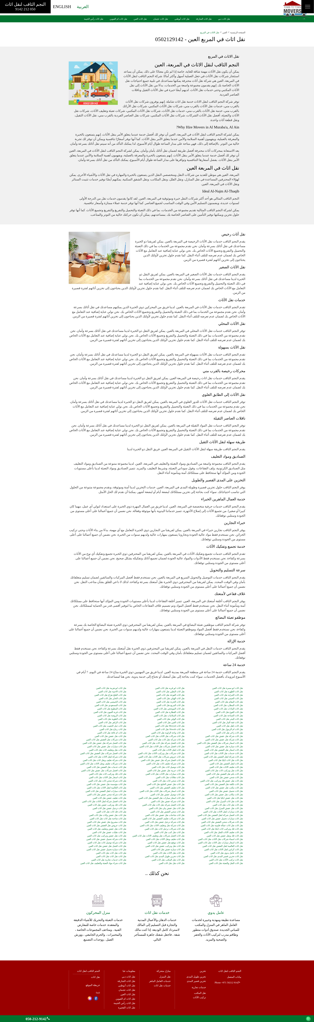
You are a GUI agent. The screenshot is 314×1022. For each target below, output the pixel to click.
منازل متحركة (164, 971)
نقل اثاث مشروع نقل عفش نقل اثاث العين (106, 822)
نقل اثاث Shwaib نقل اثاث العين (170, 729)
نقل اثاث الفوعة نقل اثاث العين (170, 695)
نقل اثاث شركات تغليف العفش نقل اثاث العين (163, 818)
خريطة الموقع (93, 985)
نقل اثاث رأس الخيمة (124, 1003)
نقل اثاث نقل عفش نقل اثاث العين (110, 736)
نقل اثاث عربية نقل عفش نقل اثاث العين (166, 770)
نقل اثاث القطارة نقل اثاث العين (170, 712)
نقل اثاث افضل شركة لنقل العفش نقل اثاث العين (220, 815)
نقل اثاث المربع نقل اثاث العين (171, 705)
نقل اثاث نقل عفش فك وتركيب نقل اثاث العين (221, 781)
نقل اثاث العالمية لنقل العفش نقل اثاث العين (222, 846)
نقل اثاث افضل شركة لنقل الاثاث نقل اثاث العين (104, 801)
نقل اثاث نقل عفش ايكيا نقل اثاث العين (225, 798)
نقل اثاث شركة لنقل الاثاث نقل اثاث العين (107, 757)
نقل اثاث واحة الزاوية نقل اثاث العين (168, 733)
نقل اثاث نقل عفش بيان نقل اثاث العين (167, 808)
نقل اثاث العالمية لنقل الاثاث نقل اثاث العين (106, 788)
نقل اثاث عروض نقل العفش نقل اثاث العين (106, 825)
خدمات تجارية (199, 987)
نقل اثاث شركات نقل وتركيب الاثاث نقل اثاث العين (161, 753)
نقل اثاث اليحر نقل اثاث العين (229, 719)
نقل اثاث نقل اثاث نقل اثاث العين (111, 853)
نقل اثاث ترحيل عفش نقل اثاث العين (109, 808)
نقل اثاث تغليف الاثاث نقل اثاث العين (226, 767)
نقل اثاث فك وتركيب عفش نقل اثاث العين (107, 805)
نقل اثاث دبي (128, 976)
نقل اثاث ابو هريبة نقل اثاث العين (111, 688)
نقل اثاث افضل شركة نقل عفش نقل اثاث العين (104, 743)
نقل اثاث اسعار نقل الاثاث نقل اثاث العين (107, 777)
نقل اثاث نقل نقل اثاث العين (172, 863)
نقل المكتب (200, 993)
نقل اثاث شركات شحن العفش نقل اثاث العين (222, 822)
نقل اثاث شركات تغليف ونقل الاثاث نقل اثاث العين (103, 764)
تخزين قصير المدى (196, 981)
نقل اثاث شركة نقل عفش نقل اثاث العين (224, 736)
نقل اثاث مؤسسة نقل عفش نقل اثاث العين (106, 784)
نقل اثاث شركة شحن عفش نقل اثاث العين (106, 794)
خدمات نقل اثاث (162, 985)
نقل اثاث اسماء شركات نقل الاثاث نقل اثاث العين (220, 839)
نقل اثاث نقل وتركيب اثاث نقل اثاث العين (224, 770)
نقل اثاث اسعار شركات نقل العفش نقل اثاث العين (220, 743)
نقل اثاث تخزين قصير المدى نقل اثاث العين (223, 856)
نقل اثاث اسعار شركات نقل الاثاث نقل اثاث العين (162, 791)
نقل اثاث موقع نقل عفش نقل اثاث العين (166, 842)
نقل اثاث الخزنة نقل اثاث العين (170, 702)
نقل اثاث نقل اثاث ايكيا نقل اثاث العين (225, 760)
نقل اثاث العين (127, 994)
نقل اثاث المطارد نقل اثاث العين (228, 705)
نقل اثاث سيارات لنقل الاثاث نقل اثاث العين (223, 812)
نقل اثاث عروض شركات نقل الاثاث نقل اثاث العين (161, 757)
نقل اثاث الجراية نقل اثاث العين (228, 695)
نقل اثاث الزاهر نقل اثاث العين (112, 722)
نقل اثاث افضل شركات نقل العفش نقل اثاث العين (103, 753)
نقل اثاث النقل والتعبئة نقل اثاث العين (226, 863)
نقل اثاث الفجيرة (126, 1007)
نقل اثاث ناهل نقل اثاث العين (229, 726)
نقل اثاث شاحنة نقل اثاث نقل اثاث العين (108, 818)
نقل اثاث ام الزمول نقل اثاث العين (227, 729)
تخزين (203, 971)
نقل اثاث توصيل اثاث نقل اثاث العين (168, 767)
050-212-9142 (36, 1019)
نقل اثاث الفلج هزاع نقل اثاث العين (110, 695)
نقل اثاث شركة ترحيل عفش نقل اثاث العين (165, 822)
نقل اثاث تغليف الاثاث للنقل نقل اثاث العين (223, 832)
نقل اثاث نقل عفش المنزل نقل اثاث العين (224, 808)
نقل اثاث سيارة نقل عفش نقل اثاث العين (224, 746)
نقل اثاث (95, 977)
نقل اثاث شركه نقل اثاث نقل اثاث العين (166, 739)
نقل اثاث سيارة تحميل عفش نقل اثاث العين (106, 849)
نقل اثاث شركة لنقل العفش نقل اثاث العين (223, 757)
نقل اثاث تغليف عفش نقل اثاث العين (109, 798)
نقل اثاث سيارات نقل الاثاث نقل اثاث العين (165, 774)
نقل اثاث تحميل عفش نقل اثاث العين (226, 791)
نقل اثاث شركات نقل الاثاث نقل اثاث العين (165, 736)
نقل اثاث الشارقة (126, 981)
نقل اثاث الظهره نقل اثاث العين (228, 691)
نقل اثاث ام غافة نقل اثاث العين (111, 733)
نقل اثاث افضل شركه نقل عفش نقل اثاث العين (163, 760)
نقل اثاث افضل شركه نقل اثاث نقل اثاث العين (163, 805)
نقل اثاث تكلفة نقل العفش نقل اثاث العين (224, 784)
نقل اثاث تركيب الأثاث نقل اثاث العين (226, 860)
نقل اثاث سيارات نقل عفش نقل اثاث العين (106, 746)
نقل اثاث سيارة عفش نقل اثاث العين (168, 849)
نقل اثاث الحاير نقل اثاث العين (112, 698)
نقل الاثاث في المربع (209, 32)
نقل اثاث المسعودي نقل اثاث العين (110, 705)
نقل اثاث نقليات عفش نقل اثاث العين (109, 832)
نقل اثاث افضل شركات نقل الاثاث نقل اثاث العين (162, 746)
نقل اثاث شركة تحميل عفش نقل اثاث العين (106, 839)
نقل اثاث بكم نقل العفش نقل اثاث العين (224, 774)
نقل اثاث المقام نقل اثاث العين (229, 702)
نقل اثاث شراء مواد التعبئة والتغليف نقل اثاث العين (103, 863)
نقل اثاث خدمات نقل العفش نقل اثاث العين (106, 767)
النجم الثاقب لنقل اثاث (25, 6)
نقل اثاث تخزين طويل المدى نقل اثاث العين (165, 856)
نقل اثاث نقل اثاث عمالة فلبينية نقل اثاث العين (222, 825)
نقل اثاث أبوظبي (126, 985)
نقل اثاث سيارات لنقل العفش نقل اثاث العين (105, 791)
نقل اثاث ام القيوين (125, 998)
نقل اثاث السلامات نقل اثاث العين (169, 715)
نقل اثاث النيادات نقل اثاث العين (228, 709)
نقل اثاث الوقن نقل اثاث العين (171, 719)
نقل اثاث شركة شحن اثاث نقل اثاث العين (107, 781)
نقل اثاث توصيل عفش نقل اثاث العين (167, 794)
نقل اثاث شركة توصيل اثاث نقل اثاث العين (106, 842)
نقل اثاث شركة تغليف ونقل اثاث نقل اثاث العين (104, 760)
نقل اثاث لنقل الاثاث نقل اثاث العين (168, 750)
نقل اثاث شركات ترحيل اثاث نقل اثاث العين (165, 829)
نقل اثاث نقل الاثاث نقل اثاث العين (169, 853)
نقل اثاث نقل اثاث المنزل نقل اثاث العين (224, 801)
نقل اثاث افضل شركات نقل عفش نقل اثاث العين (103, 770)
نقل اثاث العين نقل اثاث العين (171, 722)
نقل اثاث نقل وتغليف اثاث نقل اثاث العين (107, 750)
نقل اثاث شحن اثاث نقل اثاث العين (169, 781)
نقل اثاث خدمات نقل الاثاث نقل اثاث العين (223, 753)
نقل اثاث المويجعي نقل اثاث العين (169, 709)
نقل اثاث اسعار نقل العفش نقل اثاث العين (223, 750)
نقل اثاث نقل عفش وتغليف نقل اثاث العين (106, 829)
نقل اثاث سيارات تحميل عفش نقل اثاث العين (222, 818)
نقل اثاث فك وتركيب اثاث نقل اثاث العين (107, 774)
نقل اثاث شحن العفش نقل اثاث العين (167, 812)
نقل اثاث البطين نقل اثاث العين (170, 691)
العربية (83, 6)
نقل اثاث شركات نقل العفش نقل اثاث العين (106, 739)
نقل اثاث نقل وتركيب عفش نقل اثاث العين (165, 846)
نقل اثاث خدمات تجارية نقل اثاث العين (108, 860)
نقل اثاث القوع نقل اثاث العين (229, 712)
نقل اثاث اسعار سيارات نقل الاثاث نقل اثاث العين (220, 842)
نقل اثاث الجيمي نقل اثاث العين (228, 698)
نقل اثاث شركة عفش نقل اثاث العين (168, 801)
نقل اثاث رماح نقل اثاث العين (112, 729)
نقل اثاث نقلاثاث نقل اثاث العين (170, 777)
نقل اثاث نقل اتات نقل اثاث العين (228, 805)
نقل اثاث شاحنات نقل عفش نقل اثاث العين (165, 815)
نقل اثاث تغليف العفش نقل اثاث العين (167, 788)
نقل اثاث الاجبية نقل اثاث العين (112, 691)
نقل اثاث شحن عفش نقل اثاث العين (226, 777)
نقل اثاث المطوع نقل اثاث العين (111, 709)
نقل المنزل (165, 976)
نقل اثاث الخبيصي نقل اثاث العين (111, 702)
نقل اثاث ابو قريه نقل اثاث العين (170, 688)
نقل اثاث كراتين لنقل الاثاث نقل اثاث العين (223, 849)
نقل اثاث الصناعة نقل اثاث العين (228, 715)
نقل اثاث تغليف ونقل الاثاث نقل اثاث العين (165, 839)
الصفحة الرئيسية (237, 32)
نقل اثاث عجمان (127, 990)
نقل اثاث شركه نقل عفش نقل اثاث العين (224, 739)
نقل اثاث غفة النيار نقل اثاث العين (227, 722)
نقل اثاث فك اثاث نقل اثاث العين (111, 812)
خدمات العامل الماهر (160, 981)
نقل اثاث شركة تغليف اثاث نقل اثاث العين (165, 764)
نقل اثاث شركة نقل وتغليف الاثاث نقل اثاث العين (162, 825)
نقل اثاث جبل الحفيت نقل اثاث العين (109, 726)
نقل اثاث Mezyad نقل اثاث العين (170, 726)
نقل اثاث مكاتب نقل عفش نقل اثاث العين (224, 794)
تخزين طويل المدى (196, 976)
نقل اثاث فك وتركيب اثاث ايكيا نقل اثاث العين (222, 829)
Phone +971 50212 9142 (227, 982)
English (62, 6)
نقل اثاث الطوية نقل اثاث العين (112, 719)
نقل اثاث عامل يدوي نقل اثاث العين (226, 853)
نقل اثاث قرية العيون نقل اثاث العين (109, 712)
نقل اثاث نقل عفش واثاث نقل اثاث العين (107, 815)
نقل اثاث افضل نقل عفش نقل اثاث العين (107, 846)
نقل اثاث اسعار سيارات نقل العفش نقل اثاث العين (161, 798)
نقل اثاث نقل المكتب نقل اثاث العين (168, 860)
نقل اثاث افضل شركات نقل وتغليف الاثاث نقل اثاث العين (158, 836)
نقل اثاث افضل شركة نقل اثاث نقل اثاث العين (163, 743)
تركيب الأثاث (199, 997)
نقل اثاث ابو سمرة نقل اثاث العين (227, 688)
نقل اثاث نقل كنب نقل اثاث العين (169, 832)
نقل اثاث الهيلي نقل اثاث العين (171, 698)
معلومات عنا (129, 971)
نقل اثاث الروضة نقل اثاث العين (111, 715)
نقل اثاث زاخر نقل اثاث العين (229, 733)
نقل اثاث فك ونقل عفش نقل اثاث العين (225, 836)
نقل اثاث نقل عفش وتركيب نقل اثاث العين (106, 836)
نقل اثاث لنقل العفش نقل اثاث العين (226, 764)
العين (224, 32)
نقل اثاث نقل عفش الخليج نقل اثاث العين (166, 784)
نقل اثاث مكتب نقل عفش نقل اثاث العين (224, 788)
